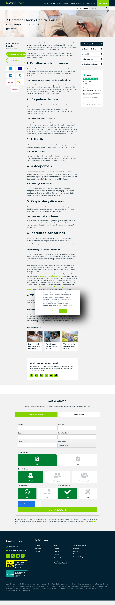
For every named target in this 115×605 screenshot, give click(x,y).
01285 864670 (83, 8)
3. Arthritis (85, 54)
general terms (28, 524)
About (78, 3)
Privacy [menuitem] (56, 555)
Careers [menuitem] (37, 552)
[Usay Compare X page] (46, 375)
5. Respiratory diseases (90, 64)
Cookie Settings (78, 557)
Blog (83, 3)
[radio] (37, 460)
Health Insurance (49, 3)
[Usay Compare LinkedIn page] (41, 375)
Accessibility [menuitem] (58, 558)
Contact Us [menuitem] (57, 549)
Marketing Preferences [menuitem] (77, 553)
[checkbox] (57, 460)
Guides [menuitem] (37, 546)
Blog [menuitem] (55, 546)
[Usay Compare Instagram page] (36, 375)
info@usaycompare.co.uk (17, 550)
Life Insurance (62, 3)
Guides (71, 3)
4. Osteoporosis (87, 59)
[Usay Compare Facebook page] (31, 375)
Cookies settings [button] (54, 311)
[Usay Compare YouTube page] (51, 375)
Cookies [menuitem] (56, 552)
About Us (16, 60)
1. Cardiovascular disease (91, 44)
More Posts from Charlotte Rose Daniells (16, 54)
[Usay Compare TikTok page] (56, 375)
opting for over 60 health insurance (52, 276)
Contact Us (91, 3)
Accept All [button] (63, 310)
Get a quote (103, 3)
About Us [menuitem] (38, 549)
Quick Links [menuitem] (41, 540)
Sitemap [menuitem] (76, 549)
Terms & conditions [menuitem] (79, 546)
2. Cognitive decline (89, 49)
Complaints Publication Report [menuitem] (60, 562)
